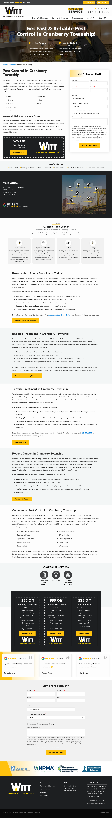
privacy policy (99, 140)
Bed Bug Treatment (27, 168)
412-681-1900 (98, 12)
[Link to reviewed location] (18, 658)
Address (74, 95)
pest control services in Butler (59, 315)
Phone (74, 87)
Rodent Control (59, 168)
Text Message (87, 113)
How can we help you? (78, 117)
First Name (75, 80)
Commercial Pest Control (96, 168)
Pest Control (13, 168)
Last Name (93, 80)
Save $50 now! (20, 442)
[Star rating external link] (29, 2)
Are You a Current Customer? (80, 103)
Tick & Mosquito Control (76, 168)
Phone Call (77, 113)
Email (92, 87)
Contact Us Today (22, 499)
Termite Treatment (44, 168)
